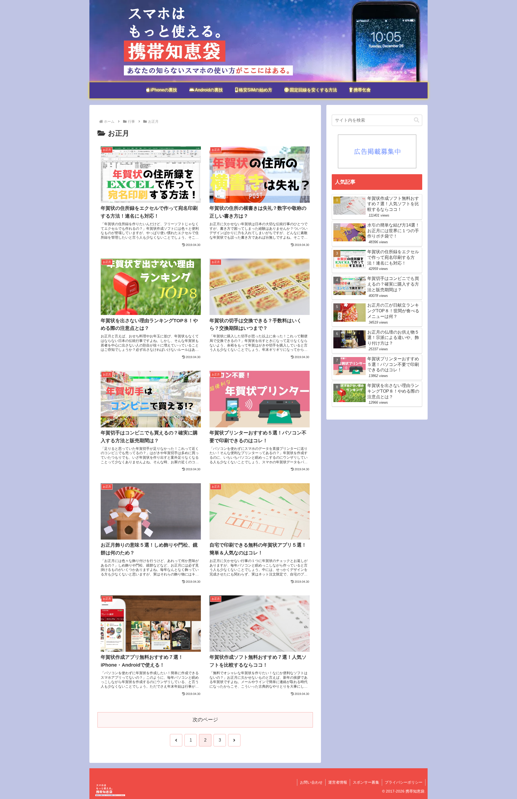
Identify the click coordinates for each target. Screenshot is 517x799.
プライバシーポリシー (403, 782)
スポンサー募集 (366, 782)
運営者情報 (337, 782)
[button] (416, 120)
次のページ (205, 719)
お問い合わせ (311, 782)
